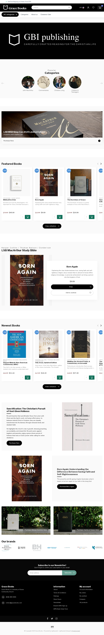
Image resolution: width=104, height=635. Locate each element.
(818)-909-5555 (11, 597)
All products (83, 602)
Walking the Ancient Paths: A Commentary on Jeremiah (78, 362)
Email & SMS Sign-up (60, 606)
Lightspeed (54, 631)
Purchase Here (14, 443)
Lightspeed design (64, 631)
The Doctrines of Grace (76, 200)
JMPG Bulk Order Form (61, 609)
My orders (83, 593)
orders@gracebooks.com (14, 603)
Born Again (39, 200)
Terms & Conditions (60, 593)
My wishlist (83, 596)
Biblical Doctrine (9, 200)
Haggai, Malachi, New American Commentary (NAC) (15, 363)
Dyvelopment (76, 631)
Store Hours (57, 599)
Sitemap (56, 596)
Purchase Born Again (67, 487)
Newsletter (57, 602)
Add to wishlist (71, 293)
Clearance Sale (46, 14)
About (55, 589)
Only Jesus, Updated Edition (46, 363)
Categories (24, 14)
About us (34, 14)
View (71, 287)
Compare (82, 599)
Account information (86, 589)
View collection (50, 226)
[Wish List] (93, 7)
